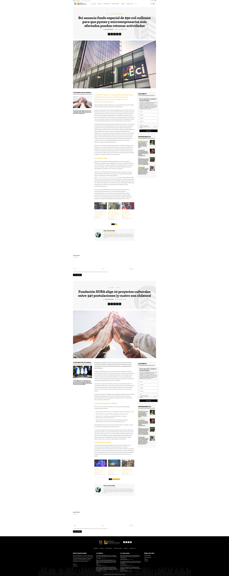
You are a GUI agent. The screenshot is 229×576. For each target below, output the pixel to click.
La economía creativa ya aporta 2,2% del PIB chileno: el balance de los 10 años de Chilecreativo (143, 153)
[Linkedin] (120, 34)
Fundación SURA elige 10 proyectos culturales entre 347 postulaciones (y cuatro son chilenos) (82, 112)
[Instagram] (152, 1)
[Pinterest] (114, 34)
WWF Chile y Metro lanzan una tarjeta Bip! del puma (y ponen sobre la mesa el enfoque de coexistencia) (130, 556)
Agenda (139, 157)
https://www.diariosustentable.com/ (110, 232)
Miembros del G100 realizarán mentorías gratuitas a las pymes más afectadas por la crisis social (93, 249)
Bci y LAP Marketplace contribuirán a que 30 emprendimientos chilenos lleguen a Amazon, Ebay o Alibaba (127, 214)
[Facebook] (151, 1)
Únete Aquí (148, 130)
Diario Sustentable (109, 29)
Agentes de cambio (123, 559)
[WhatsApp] (117, 34)
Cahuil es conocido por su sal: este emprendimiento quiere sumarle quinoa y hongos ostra (143, 144)
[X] (154, 1)
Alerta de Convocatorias (116, 13)
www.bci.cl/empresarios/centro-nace (107, 177)
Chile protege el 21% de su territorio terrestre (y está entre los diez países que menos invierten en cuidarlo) (130, 562)
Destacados (75, 109)
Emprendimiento (141, 140)
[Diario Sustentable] (98, 234)
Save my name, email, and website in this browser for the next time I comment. (90, 271)
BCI (116, 224)
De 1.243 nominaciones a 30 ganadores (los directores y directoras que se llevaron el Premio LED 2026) (130, 568)
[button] (135, 3)
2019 (108, 13)
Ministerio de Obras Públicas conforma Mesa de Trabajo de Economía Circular (136, 249)
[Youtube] (155, 1)
